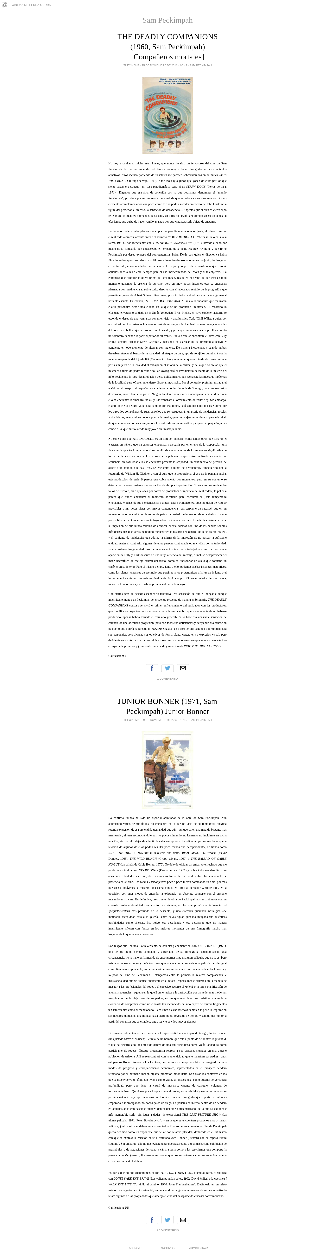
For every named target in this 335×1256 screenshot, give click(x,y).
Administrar (198, 1248)
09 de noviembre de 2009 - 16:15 (164, 719)
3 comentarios (167, 1230)
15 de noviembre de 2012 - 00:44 (164, 65)
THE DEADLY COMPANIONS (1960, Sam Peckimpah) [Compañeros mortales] (167, 46)
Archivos (167, 1248)
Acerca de (136, 1248)
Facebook (152, 668)
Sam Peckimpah (201, 65)
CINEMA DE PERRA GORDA (31, 4)
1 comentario (167, 678)
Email (183, 668)
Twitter (167, 668)
